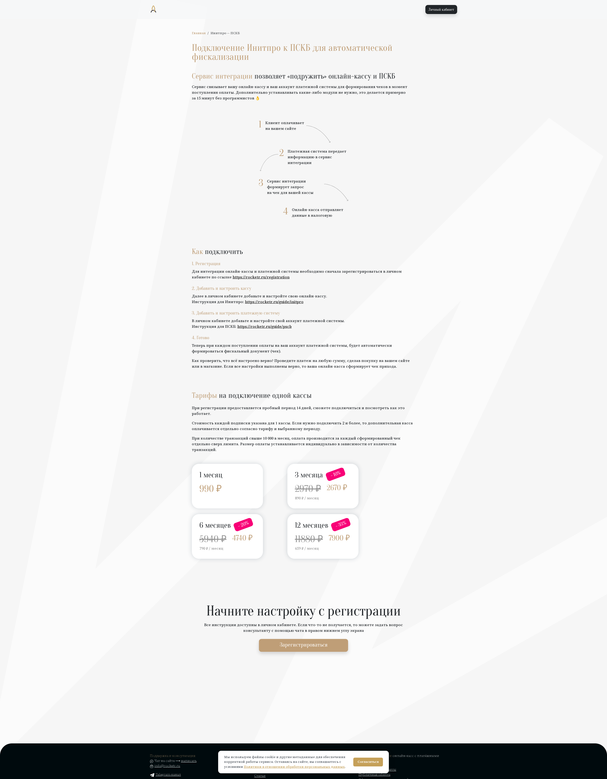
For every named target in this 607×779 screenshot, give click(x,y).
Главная (199, 33)
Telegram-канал (168, 774)
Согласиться (368, 762)
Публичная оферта (374, 774)
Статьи (260, 775)
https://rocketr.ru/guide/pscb (264, 326)
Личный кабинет (441, 9)
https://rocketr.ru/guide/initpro (274, 301)
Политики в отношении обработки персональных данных (294, 767)
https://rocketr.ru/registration (261, 277)
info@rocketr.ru (167, 765)
